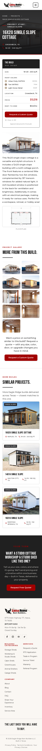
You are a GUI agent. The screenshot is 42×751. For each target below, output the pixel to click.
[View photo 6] (30, 296)
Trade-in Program (30, 656)
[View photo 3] (11, 282)
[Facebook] (7, 636)
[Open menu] (35, 5)
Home (4, 16)
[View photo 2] (30, 267)
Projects (15, 16)
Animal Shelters (11, 669)
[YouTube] (18, 636)
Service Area (10, 711)
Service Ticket (28, 660)
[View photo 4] (30, 282)
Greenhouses (10, 665)
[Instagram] (12, 636)
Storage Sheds (11, 650)
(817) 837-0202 (11, 624)
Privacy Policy (10, 745)
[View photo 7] (11, 311)
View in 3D (11, 120)
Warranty (26, 664)
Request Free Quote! (21, 588)
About (7, 684)
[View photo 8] (30, 311)
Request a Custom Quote (21, 114)
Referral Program (30, 668)
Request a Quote (30, 648)
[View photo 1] (11, 267)
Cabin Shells (9, 661)
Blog (7, 688)
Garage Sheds (10, 673)
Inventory (9, 707)
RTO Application (29, 652)
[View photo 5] (11, 296)
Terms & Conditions (24, 745)
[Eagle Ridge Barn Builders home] (14, 5)
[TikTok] (24, 636)
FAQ (6, 696)
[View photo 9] (11, 326)
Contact (8, 692)
